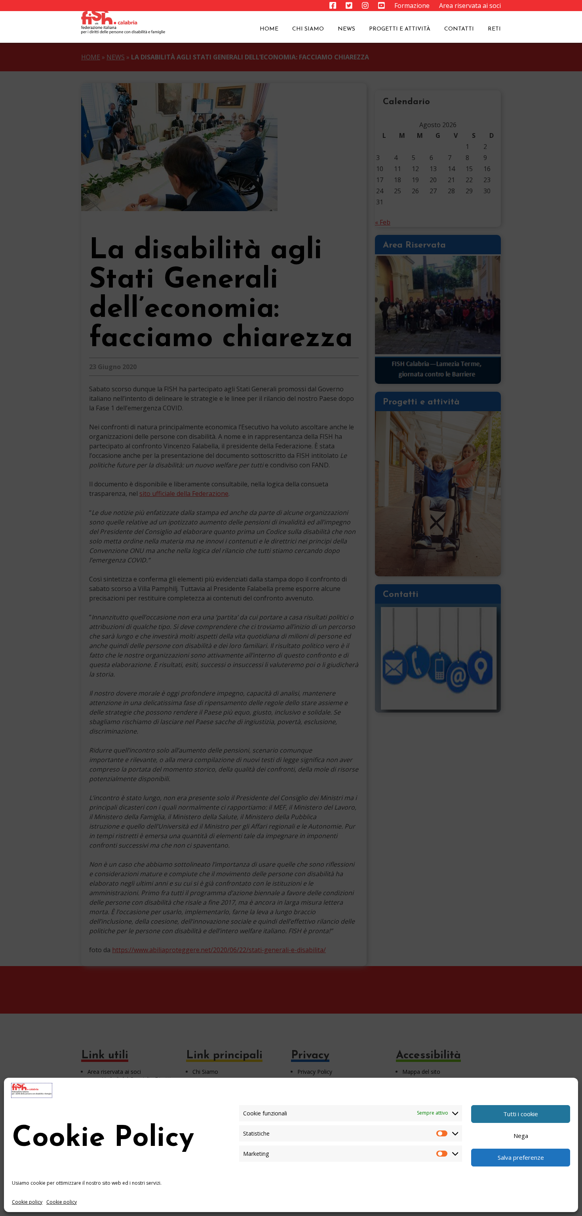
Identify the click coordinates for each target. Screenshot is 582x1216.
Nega (521, 1136)
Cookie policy (27, 1202)
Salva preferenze (521, 1157)
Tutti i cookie (520, 1114)
